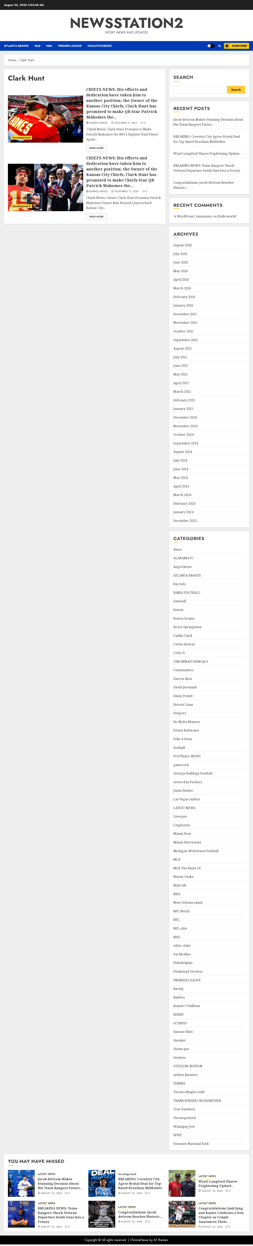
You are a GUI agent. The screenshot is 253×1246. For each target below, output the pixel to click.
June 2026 (180, 262)
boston (178, 610)
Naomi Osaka (183, 876)
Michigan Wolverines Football (195, 851)
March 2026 (182, 288)
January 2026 (183, 305)
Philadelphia (183, 963)
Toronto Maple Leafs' (189, 1092)
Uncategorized (100, 46)
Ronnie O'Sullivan (186, 1006)
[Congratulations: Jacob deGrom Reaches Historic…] (101, 1214)
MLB (37, 46)
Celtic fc (179, 653)
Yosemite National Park (191, 1144)
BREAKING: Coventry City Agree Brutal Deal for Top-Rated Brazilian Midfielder (140, 1183)
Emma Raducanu (186, 730)
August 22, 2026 (51, 1193)
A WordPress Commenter (193, 216)
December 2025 (185, 314)
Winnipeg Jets (184, 1126)
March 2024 (182, 495)
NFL (176, 920)
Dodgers (179, 713)
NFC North (181, 911)
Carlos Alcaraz (184, 644)
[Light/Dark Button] (211, 46)
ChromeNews (139, 1240)
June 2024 (180, 469)
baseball (179, 601)
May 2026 (180, 271)
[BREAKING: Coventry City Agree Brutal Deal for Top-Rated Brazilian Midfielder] (101, 1183)
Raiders (179, 997)
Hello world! (227, 216)
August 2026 (182, 245)
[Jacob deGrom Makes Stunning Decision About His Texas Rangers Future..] (21, 1183)
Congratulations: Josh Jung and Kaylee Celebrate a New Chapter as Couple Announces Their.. (221, 1215)
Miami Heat (182, 833)
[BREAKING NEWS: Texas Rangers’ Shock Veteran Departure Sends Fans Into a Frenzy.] (21, 1214)
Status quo (181, 1049)
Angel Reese (182, 567)
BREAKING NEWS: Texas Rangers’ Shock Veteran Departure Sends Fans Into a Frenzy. (207, 168)
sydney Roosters (185, 1075)
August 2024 (182, 452)
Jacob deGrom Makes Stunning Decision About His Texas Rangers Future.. (208, 122)
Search (183, 77)
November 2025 (185, 322)
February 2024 (184, 503)
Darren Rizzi (182, 679)
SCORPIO (180, 1023)
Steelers (179, 1057)
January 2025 (183, 409)
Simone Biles (183, 1032)
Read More (96, 148)
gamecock (181, 765)
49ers (177, 549)
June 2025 (180, 365)
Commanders (183, 670)
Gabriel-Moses (98, 123)
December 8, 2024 (126, 123)
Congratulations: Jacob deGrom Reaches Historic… (140, 1214)
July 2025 (180, 357)
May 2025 (180, 374)
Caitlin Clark (182, 635)
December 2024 (185, 417)
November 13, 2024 (127, 191)
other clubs (181, 945)
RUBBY (178, 1014)
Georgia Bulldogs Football (192, 773)
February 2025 (184, 400)
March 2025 (182, 391)
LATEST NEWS (184, 808)
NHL (176, 937)
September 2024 (185, 443)
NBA (49, 46)
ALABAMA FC (183, 558)
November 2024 (185, 426)
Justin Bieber (183, 790)
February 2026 (184, 297)
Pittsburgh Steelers (188, 971)
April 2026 (181, 279)
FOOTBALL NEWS (187, 756)
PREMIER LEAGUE (70, 46)
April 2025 (181, 383)
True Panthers (184, 1109)
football (179, 747)
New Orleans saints (188, 902)
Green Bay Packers (187, 782)
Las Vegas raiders (186, 799)
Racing (178, 988)
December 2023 (185, 521)
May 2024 (180, 477)
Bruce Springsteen (187, 627)
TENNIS (179, 1083)
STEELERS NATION (187, 1066)
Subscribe (239, 46)
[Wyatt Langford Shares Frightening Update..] (182, 1183)
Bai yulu (179, 584)
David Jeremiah (185, 687)
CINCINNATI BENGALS (190, 661)
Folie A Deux (182, 739)
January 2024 (183, 512)
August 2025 (182, 348)
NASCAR (179, 885)
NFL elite (180, 928)
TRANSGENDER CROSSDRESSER (197, 1100)
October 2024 (183, 434)
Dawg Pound (183, 696)
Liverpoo (180, 816)
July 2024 (180, 460)
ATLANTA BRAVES (16, 46)
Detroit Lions (183, 704)
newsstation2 (126, 23)
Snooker (179, 1040)
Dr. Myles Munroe (186, 722)
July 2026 (180, 254)
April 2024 (181, 486)
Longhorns (181, 825)
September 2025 (185, 340)
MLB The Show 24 (186, 868)
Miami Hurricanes (187, 842)
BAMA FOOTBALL (186, 592)
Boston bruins (183, 618)
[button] (219, 46)
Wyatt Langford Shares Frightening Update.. (207, 153)
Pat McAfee (182, 954)
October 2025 (183, 331)
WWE (177, 1135)
